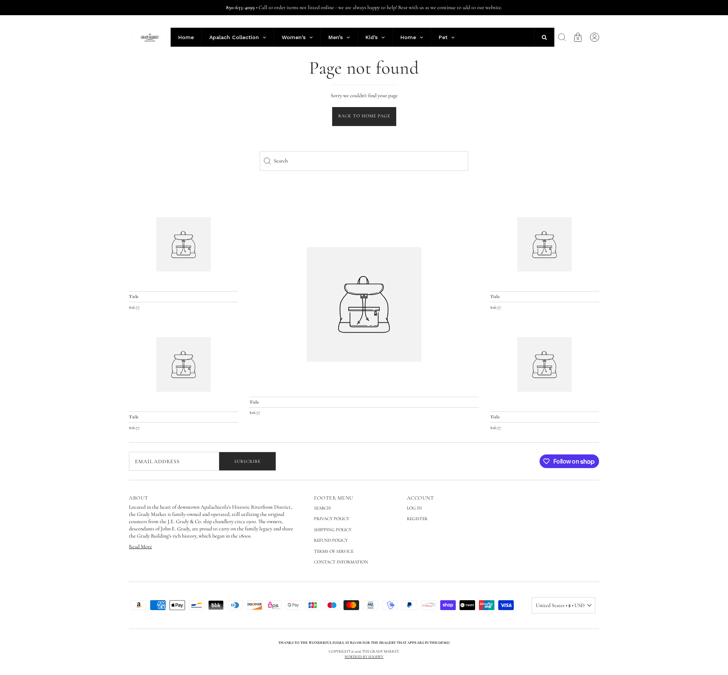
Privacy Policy (331, 518)
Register (417, 518)
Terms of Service (333, 551)
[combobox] (364, 160)
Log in (414, 508)
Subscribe (247, 461)
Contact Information (341, 562)
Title (254, 402)
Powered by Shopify (364, 656)
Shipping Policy (332, 529)
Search (322, 508)
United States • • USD (560, 605)
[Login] (594, 37)
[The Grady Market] (364, 304)
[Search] (562, 37)
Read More (140, 546)
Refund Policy (331, 540)
